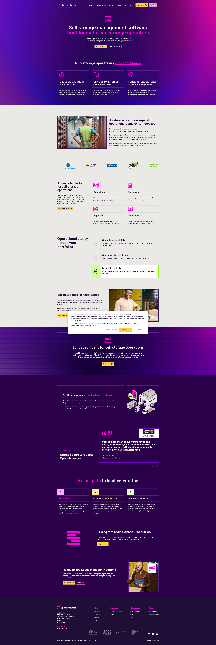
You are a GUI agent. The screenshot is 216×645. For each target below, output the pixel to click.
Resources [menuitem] (135, 608)
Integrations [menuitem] (97, 620)
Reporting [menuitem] (96, 617)
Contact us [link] (80, 582)
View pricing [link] (102, 544)
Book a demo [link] (140, 5)
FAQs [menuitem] (131, 614)
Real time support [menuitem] (154, 614)
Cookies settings (111, 330)
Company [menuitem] (115, 608)
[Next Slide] (157, 466)
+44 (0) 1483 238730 (63, 628)
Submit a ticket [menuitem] (153, 611)
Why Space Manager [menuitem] (116, 611)
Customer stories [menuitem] (135, 620)
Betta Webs (155, 640)
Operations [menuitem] (97, 611)
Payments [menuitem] (97, 614)
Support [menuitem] (152, 608)
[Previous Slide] (153, 466)
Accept (125, 330)
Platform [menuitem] (98, 608)
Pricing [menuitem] (112, 614)
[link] (68, 5)
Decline (139, 330)
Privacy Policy (92, 640)
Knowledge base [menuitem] (135, 611)
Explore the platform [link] (114, 46)
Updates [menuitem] (132, 617)
